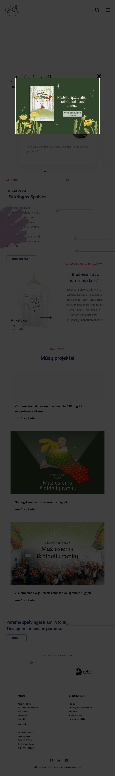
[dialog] (57, 106)
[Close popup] (99, 76)
